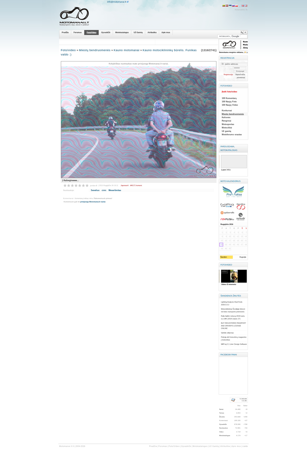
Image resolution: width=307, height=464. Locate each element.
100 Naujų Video (230, 105)
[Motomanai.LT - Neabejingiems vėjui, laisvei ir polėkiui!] (76, 17)
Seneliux (95, 190)
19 (238, 241)
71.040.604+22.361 (243, 400)
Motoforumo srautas (232, 134)
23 (226, 245)
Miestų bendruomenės (94, 50)
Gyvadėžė (105, 32)
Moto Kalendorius (230, 181)
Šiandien (223, 257)
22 (222, 245)
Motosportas (228, 124)
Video (221, 432)
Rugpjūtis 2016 (226, 224)
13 (242, 236)
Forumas (78, 32)
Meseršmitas (115, 190)
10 (230, 236)
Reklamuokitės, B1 (241, 10)
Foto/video (68, 50)
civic (104, 190)
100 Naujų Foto (229, 101)
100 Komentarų (229, 98)
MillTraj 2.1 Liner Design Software (234, 344)
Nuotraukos (223, 428)
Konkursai (227, 110)
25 (234, 245)
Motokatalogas (122, 32)
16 (226, 241)
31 (230, 249)
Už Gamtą (138, 32)
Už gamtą (226, 131)
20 (242, 241)
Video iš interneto (228, 284)
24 (230, 245)
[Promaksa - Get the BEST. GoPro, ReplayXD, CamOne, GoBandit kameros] (233, 203)
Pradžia (65, 32)
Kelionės (226, 117)
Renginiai (226, 121)
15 (222, 241)
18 (234, 241)
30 (226, 249)
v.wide (245, 446)
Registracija (227, 58)
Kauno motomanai (126, 50)
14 (246, 236)
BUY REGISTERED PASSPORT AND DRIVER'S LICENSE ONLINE (233, 325)
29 (222, 249)
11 (234, 236)
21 (246, 241)
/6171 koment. (136, 185)
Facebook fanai (228, 355)
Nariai (221, 409)
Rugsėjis (243, 257)
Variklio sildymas (227, 333)
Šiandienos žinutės (230, 296)
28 (246, 245)
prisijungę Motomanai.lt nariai (92, 202)
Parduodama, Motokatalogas (228, 148)
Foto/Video (91, 32)
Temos (221, 413)
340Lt (225, 170)
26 (238, 245)
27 (242, 245)
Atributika (152, 32)
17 (230, 241)
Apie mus (165, 32)
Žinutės (222, 417)
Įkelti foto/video (229, 91)
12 (238, 236)
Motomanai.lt (65, 446)
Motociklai (227, 127)
